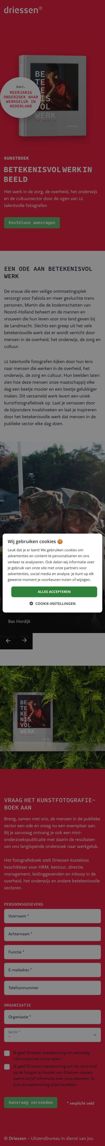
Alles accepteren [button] (54, 591)
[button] (52, 603)
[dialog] (52, 573)
